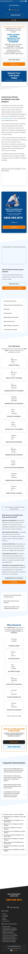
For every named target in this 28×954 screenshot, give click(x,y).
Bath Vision (14, 582)
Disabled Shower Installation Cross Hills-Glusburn (14, 850)
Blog (4, 918)
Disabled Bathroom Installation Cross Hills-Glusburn (14, 821)
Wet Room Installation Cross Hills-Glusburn (13, 828)
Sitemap (5, 919)
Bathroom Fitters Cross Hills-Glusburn (14, 814)
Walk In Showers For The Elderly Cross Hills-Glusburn (13, 842)
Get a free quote (14, 60)
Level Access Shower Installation (10, 935)
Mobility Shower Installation (9, 940)
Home (4, 913)
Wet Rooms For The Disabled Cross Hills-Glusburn (14, 832)
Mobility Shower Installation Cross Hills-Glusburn (14, 846)
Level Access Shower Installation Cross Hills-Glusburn (14, 835)
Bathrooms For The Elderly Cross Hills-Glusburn (14, 824)
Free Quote (14, 227)
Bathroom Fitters (14, 284)
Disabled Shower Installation (9, 941)
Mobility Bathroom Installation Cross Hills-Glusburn (15, 817)
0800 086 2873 (16, 15)
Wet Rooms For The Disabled (9, 934)
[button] (12, 20)
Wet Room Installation (8, 932)
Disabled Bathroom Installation (14, 578)
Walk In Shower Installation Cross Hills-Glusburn (14, 839)
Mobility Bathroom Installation (14, 288)
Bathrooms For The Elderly (9, 931)
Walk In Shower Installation (9, 937)
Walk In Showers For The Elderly (10, 938)
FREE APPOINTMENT (14, 5)
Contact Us (14, 64)
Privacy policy (6, 921)
